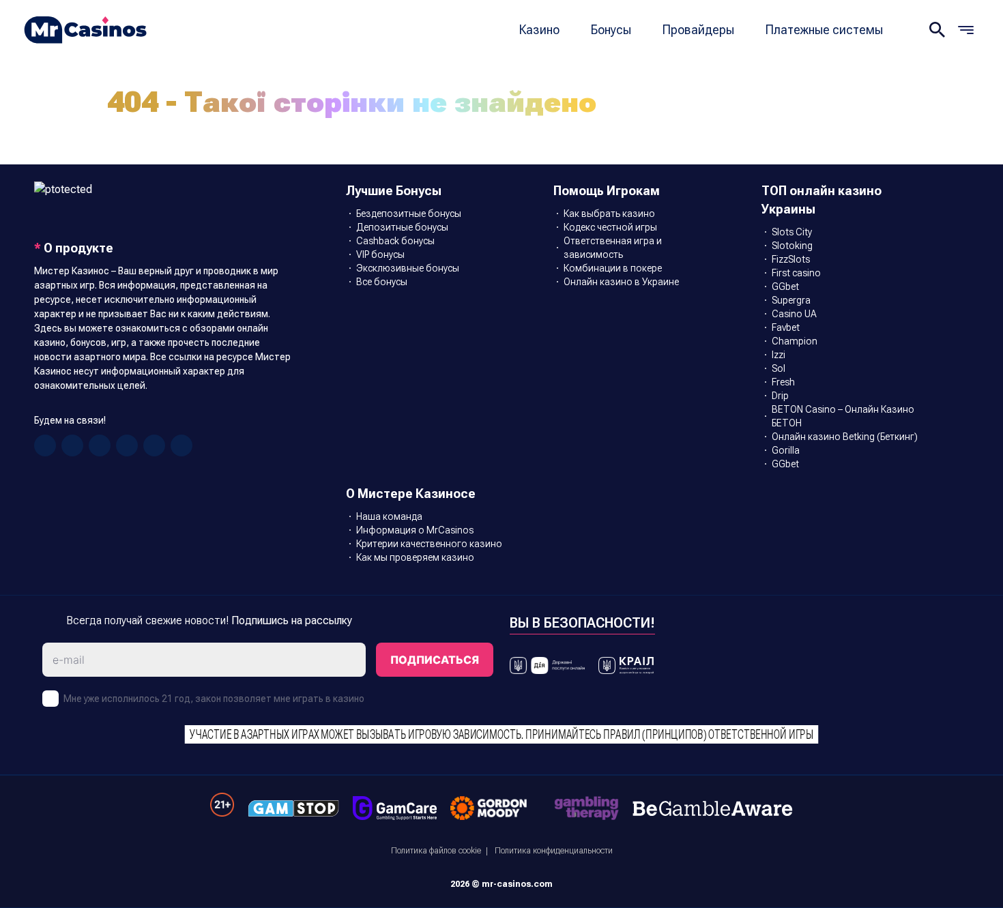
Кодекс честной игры (610, 227)
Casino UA (794, 313)
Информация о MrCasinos (415, 530)
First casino (796, 272)
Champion (794, 341)
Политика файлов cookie (436, 850)
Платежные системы (824, 30)
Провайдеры (698, 30)
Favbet (786, 327)
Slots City (792, 231)
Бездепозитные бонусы (408, 213)
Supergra (791, 300)
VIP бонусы (380, 254)
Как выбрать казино (609, 213)
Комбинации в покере (613, 268)
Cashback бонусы (395, 240)
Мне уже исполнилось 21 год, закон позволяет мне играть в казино (213, 698)
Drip (780, 395)
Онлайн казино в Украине (621, 281)
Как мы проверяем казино (415, 557)
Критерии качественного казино (429, 543)
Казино (539, 30)
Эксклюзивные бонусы (407, 268)
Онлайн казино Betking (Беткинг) (845, 436)
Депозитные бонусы (402, 227)
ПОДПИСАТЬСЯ (434, 660)
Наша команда (389, 516)
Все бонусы (381, 281)
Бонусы (611, 30)
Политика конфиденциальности (554, 850)
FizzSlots (791, 259)
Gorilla (786, 450)
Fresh (783, 382)
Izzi (778, 354)
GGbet (785, 286)
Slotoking (792, 245)
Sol (778, 368)
